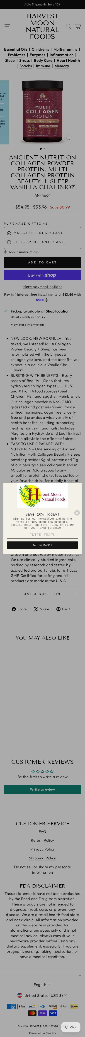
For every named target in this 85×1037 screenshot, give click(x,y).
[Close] (77, 513)
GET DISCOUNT (42, 545)
